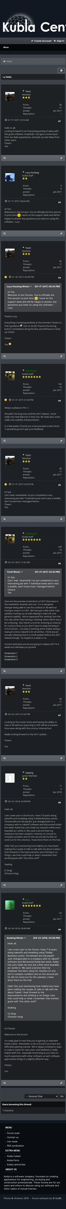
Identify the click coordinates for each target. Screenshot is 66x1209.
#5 (59, 484)
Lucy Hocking (32, 172)
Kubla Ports (12, 1160)
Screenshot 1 (10, 653)
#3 (59, 277)
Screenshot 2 (10, 656)
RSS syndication (15, 1145)
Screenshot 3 (10, 659)
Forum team (13, 1133)
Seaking (29, 772)
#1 (59, 121)
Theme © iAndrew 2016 (16, 1198)
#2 (59, 202)
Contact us (12, 1137)
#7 (59, 715)
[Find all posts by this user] (4, 158)
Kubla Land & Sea (15, 1164)
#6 (59, 563)
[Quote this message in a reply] (61, 158)
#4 (59, 400)
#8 (59, 802)
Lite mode (12, 1141)
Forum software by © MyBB (47, 1198)
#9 (59, 929)
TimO (28, 91)
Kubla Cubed (13, 1156)
